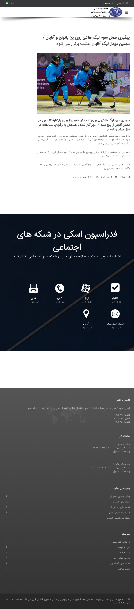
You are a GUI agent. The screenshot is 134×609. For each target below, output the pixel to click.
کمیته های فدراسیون (120, 564)
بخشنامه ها (124, 553)
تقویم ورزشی (123, 569)
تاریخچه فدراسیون (121, 542)
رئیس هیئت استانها (120, 558)
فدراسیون (121, 3)
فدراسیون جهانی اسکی (119, 513)
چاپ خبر (77, 177)
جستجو (106, 3)
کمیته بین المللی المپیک (118, 518)
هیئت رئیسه (124, 547)
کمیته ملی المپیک (121, 502)
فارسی (11, 3)
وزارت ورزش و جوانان (119, 496)
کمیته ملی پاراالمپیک (120, 507)
